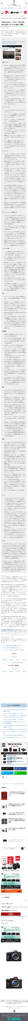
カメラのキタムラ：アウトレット (9, 916)
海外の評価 (21, 783)
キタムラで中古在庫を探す (17, 662)
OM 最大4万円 (4, 923)
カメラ (9, 783)
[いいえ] (26, 1017)
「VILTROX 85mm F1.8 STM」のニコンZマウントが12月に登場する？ (16, 793)
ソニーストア (14, 656)
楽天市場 (4, 659)
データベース (14, 1006)
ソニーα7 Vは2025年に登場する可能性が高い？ (13, 735)
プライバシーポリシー (7, 894)
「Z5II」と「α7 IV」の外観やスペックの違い (13, 719)
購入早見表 (21, 1006)
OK (9, 1019)
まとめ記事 (24, 7)
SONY (6, 783)
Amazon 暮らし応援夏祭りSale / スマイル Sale (11, 7)
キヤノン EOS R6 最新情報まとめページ (12, 647)
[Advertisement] (14, 688)
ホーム (3, 1006)
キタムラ (18, 659)
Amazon (11, 659)
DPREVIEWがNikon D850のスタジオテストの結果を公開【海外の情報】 (16, 820)
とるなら (14, 4)
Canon (3, 783)
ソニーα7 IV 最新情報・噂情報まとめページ (12, 645)
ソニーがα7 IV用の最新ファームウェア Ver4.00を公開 (15, 729)
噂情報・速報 (8, 1006)
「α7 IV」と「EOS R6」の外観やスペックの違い (14, 649)
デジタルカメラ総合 (15, 783)
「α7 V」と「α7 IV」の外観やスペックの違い (13, 713)
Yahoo (24, 659)
